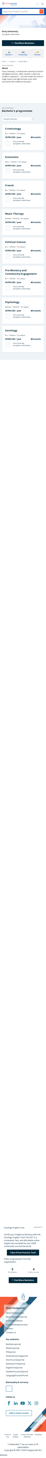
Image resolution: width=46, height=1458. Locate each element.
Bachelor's (9, 55)
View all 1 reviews (12, 1151)
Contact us (11, 1332)
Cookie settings (15, 1436)
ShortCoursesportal (15, 1359)
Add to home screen (19, 1413)
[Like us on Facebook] (9, 1403)
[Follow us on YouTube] (23, 1403)
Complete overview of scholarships (23, 679)
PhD (23, 604)
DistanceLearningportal (17, 1356)
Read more (9, 1181)
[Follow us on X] (29, 1403)
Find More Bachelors (24, 43)
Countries (12, 61)
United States (22, 61)
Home (4, 61)
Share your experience (22, 1203)
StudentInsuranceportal (17, 1371)
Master (15, 604)
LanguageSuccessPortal (17, 1375)
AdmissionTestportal (15, 1363)
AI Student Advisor (14, 1320)
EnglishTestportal (14, 1367)
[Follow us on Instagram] (36, 1403)
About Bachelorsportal (16, 1316)
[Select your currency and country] (9, 1389)
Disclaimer (38, 1435)
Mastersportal (12, 1348)
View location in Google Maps (20, 1100)
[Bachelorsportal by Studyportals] (10, 4)
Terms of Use (7, 1436)
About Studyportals (15, 1313)
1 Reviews (37, 55)
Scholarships (23, 55)
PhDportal (10, 1352)
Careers (9, 1328)
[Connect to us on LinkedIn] (16, 1403)
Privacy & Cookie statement (27, 1436)
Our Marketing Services (17, 1324)
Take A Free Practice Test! (23, 1252)
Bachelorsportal (13, 1344)
